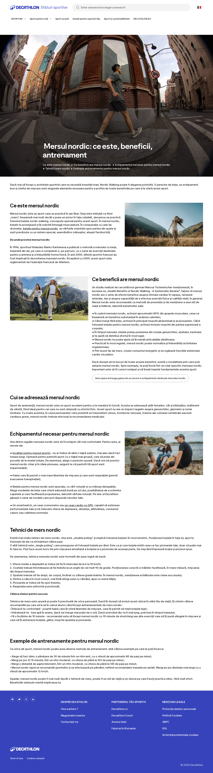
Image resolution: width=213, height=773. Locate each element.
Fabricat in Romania (123, 728)
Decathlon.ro (119, 709)
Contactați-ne (69, 721)
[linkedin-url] (33, 699)
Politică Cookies (172, 715)
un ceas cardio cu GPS (79, 505)
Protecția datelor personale (179, 709)
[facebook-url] (12, 699)
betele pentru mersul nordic (40, 228)
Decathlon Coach (122, 715)
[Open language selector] (199, 7)
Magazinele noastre (73, 715)
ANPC (165, 721)
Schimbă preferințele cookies (180, 734)
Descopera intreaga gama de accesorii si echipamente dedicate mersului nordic (140, 378)
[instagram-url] (26, 699)
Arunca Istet (118, 721)
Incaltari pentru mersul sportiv (32, 453)
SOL (164, 728)
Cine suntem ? (69, 709)
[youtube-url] (19, 699)
